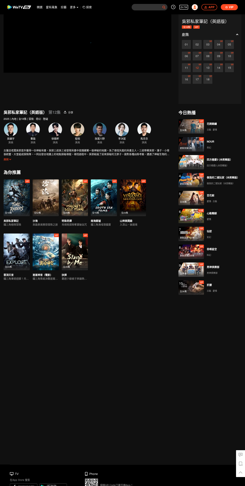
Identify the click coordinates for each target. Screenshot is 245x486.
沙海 (35, 220)
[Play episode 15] (229, 67)
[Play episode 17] (197, 79)
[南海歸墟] (104, 197)
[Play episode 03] (207, 44)
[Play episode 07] (197, 56)
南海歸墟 (96, 220)
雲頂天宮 (9, 274)
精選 (40, 7)
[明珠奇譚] (75, 197)
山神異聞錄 (126, 220)
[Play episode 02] (197, 44)
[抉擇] (75, 252)
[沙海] (46, 197)
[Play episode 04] (218, 44)
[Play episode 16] (186, 79)
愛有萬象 (51, 7)
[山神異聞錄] (133, 197)
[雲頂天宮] (17, 252)
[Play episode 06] (186, 56)
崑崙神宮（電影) (42, 274)
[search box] (164, 7)
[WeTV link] (19, 7)
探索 (89, 7)
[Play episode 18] (207, 79)
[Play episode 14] (218, 67)
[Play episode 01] (186, 44)
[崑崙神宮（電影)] (46, 252)
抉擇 (64, 274)
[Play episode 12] (197, 67)
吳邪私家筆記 (11, 220)
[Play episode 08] (207, 56)
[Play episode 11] (186, 67)
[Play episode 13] (207, 67)
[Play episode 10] (229, 56)
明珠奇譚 (67, 220)
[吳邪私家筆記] (17, 197)
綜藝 (64, 7)
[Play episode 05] (229, 44)
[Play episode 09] (218, 56)
